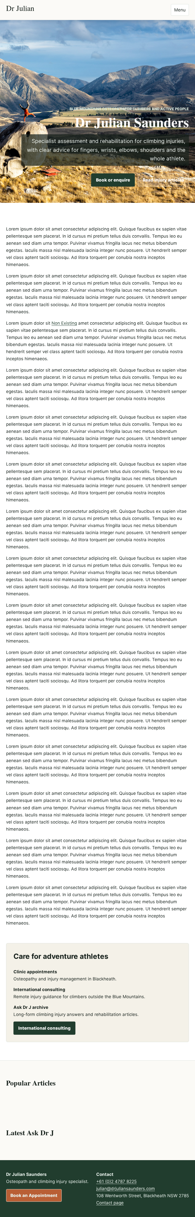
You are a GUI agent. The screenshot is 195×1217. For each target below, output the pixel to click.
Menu (180, 9)
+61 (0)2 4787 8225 (116, 1181)
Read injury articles (163, 180)
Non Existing (64, 323)
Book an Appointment (33, 1195)
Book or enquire (113, 180)
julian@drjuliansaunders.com (125, 1188)
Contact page (110, 1202)
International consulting (44, 1028)
